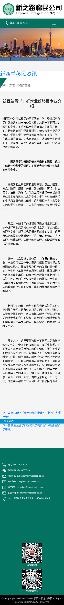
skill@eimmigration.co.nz (28, 481)
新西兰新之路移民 (43, 598)
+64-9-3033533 (20, 465)
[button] (5, 44)
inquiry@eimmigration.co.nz (29, 493)
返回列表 (8, 421)
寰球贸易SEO (31, 602)
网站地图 (44, 602)
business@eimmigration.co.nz (30, 476)
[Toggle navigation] (54, 23)
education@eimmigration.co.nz (30, 487)
